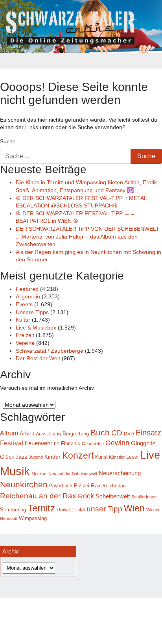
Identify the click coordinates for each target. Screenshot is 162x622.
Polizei (81, 486)
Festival (11, 443)
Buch (100, 432)
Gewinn (117, 443)
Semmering (13, 510)
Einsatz (148, 432)
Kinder (52, 457)
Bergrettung (76, 434)
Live (150, 455)
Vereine (25, 343)
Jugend (36, 457)
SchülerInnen (143, 496)
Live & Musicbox (36, 327)
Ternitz (41, 508)
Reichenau (114, 486)
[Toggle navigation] (81, 60)
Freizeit (25, 335)
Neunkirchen (24, 484)
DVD (129, 433)
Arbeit (27, 433)
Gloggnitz (143, 443)
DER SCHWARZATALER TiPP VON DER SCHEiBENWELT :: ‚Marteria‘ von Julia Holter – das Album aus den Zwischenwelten (87, 236)
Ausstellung (48, 434)
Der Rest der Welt (38, 358)
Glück (7, 457)
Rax (96, 486)
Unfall (79, 509)
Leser (132, 457)
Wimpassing (33, 518)
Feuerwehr (38, 443)
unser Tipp (104, 508)
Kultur (23, 320)
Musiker (39, 473)
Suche (8, 141)
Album (9, 433)
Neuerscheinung (120, 473)
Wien (134, 508)
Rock (86, 496)
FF (56, 443)
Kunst (101, 457)
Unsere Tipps (32, 312)
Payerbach (60, 486)
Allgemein (28, 296)
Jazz (21, 457)
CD (116, 433)
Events (24, 304)
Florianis (70, 443)
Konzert (78, 455)
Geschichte (93, 443)
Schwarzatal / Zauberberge (49, 351)
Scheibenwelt (113, 496)
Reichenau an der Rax (38, 496)
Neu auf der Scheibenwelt (72, 473)
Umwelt (65, 509)
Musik (15, 471)
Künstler (117, 457)
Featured (27, 289)
